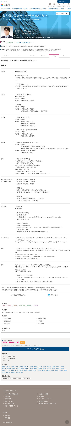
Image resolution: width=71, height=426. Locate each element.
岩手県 (40, 367)
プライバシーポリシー (45, 398)
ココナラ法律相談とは (11, 394)
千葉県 (9, 368)
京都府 (3, 367)
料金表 (54, 56)
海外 (22, 372)
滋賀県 (16, 367)
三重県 (8, 370)
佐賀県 (56, 370)
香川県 (34, 370)
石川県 (44, 368)
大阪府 (8, 367)
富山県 (49, 368)
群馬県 (26, 368)
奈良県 (21, 367)
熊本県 (65, 370)
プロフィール (7, 55)
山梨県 (40, 368)
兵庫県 (12, 367)
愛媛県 (39, 370)
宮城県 (44, 367)
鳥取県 (25, 370)
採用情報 (7, 418)
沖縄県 (18, 372)
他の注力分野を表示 (23, 42)
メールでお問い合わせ (36, 349)
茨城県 (18, 368)
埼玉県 (13, 368)
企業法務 (35, 305)
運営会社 (7, 415)
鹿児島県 (13, 372)
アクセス (65, 55)
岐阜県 (3, 370)
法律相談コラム (9, 398)
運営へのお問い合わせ (11, 406)
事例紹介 (43, 55)
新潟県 (31, 368)
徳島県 (48, 370)
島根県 (30, 370)
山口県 (21, 370)
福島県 (58, 367)
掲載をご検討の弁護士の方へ (47, 403)
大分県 (3, 372)
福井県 (53, 368)
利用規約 (41, 396)
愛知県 (58, 368)
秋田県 (49, 367)
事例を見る (54, 295)
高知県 (43, 370)
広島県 (12, 370)
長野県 (35, 368)
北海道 (31, 367)
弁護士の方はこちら (64, 1)
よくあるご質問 (9, 403)
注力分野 (32, 55)
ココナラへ (5, 1)
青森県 (35, 367)
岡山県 (16, 370)
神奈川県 (4, 368)
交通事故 (15, 305)
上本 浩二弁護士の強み (18, 295)
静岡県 (62, 368)
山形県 (53, 367)
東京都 (62, 367)
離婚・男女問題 (7, 305)
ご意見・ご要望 (43, 394)
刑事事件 (10, 42)
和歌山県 (26, 367)
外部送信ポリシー (44, 401)
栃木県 (22, 368)
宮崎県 (8, 372)
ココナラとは (9, 401)
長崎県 (61, 370)
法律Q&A (7, 396)
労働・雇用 (22, 305)
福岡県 (52, 370)
